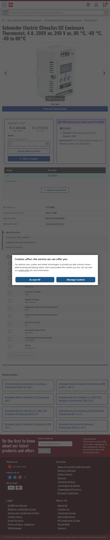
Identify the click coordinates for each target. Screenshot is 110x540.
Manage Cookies (76, 279)
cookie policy (24, 270)
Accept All (34, 279)
